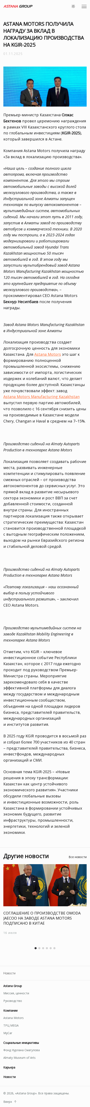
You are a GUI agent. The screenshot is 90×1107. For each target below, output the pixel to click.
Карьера (9, 1067)
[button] (36, 948)
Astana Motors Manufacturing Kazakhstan (41, 396)
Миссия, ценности (16, 993)
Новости (9, 973)
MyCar (7, 1033)
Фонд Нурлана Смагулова (21, 1050)
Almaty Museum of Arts (19, 1058)
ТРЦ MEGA (11, 1025)
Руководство (12, 1001)
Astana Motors (47, 354)
